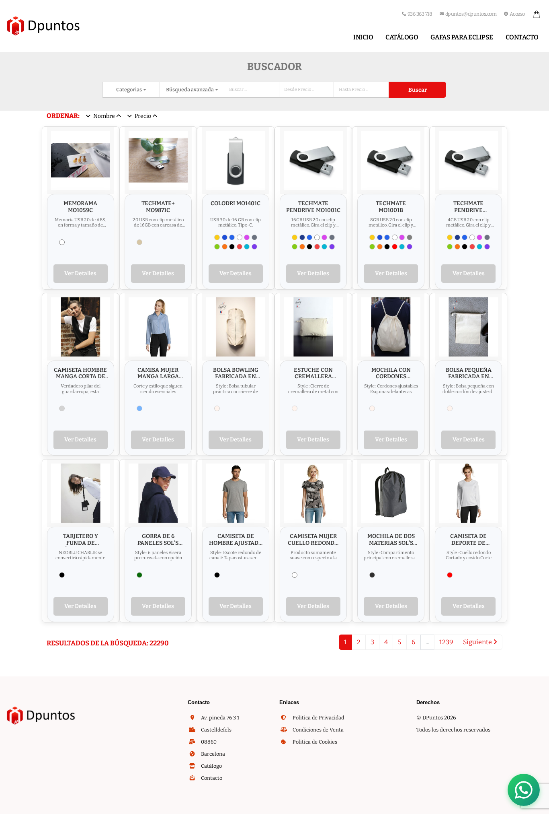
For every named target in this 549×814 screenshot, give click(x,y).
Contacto (522, 37)
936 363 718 (420, 14)
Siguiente (478, 642)
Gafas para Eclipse (461, 37)
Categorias (129, 90)
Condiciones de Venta (317, 730)
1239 (446, 642)
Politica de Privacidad (317, 718)
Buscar (417, 90)
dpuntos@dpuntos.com (471, 14)
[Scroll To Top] (535, 805)
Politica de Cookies (314, 742)
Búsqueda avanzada (190, 90)
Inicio (363, 37)
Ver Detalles (80, 273)
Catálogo (401, 37)
